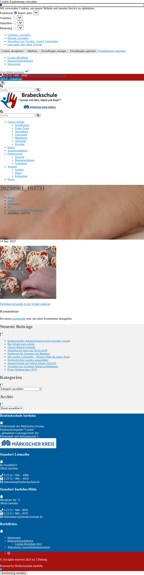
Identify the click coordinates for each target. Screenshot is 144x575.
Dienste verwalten (18, 38)
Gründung (21, 163)
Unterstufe (21, 134)
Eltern (11, 147)
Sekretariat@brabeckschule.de (48, 75)
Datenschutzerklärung (20, 60)
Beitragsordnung (24, 160)
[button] (72, 5)
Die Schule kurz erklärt (21, 344)
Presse (11, 179)
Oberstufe (20, 140)
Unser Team (22, 128)
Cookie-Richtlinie (18, 57)
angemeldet (19, 318)
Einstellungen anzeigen (53, 51)
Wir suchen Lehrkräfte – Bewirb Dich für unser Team (39, 356)
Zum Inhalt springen (12, 72)
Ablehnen (32, 51)
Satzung (19, 156)
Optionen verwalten (19, 34)
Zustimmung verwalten (14, 573)
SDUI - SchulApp (11, 78)
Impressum (14, 63)
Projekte (20, 144)
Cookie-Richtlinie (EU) (28, 543)
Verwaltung (21, 131)
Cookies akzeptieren (13, 51)
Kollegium (21, 176)
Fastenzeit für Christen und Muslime (29, 353)
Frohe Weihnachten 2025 (22, 369)
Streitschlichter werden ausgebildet (28, 359)
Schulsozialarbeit (17, 150)
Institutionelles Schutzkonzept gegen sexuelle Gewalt (39, 340)
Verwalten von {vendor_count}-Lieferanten (33, 41)
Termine (12, 166)
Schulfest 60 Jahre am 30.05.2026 (27, 350)
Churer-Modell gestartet (21, 347)
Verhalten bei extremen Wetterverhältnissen (33, 366)
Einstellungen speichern (83, 51)
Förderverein (15, 153)
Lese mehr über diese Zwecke (25, 44)
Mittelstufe (21, 137)
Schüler (19, 169)
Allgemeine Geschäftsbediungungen (29, 547)
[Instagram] (9, 553)
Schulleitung (22, 125)
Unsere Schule (16, 121)
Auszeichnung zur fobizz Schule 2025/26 (32, 363)
